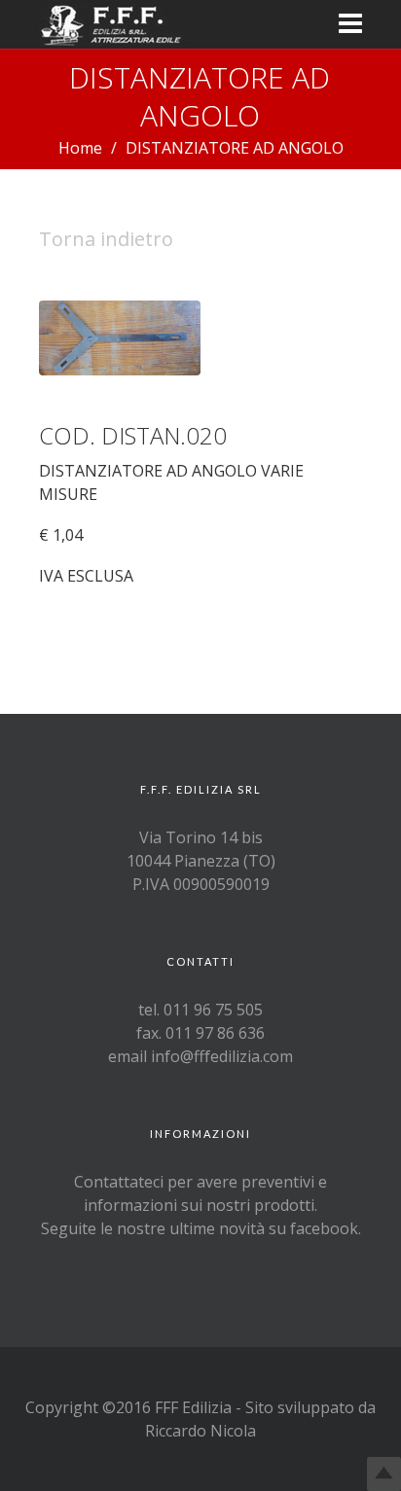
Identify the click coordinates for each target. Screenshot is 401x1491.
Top (384, 1474)
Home (80, 148)
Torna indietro (106, 239)
